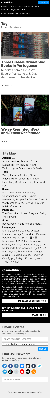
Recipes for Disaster (26, 199)
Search (4, 9)
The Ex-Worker (10, 213)
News (33, 164)
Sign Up (42, 349)
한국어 (43, 248)
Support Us (43, 2)
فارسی (42, 244)
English (6, 230)
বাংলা (14, 251)
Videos (6, 178)
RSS (13, 158)
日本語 (33, 237)
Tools (20, 6)
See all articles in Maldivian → (15, 13)
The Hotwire (9, 216)
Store (37, 6)
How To (24, 164)
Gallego (20, 258)
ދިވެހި (12, 258)
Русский (41, 234)
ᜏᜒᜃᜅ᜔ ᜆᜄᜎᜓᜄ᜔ (10, 261)
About (24, 9)
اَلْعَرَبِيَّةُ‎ (36, 248)
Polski (5, 237)
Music (14, 178)
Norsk (40, 258)
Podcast (7, 209)
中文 (17, 241)
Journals (14, 175)
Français (7, 234)
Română (6, 251)
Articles (6, 157)
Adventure (13, 161)
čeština (6, 244)
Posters (24, 175)
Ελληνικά (15, 237)
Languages (15, 9)
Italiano (25, 230)
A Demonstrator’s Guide (29, 168)
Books (4, 6)
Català (5, 258)
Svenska (22, 251)
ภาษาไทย (6, 255)
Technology (8, 168)
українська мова (21, 255)
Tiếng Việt (37, 255)
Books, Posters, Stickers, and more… (22, 223)
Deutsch (35, 230)
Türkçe (34, 244)
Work (24, 196)
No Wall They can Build (32, 213)
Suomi (25, 237)
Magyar (25, 244)
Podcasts (28, 6)
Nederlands (8, 248)
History (15, 164)
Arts (4, 161)
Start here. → (39, 315)
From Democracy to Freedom (18, 192)
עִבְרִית (39, 251)
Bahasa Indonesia (31, 241)
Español (16, 230)
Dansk (31, 251)
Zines (5, 175)
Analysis (25, 161)
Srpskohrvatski (24, 248)
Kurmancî (30, 258)
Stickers (34, 175)
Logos (22, 178)
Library (12, 6)
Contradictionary (11, 196)
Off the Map (15, 206)
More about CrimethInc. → (32, 301)
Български (8, 241)
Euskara (16, 244)
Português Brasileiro (24, 234)
